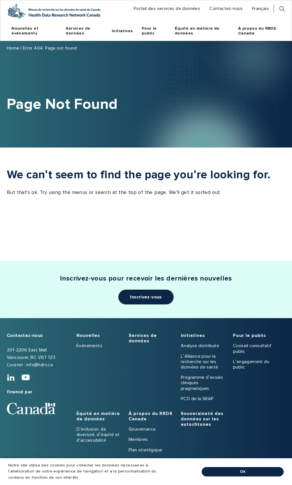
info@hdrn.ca (39, 365)
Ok (243, 472)
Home (13, 48)
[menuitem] (166, 9)
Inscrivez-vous (146, 297)
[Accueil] (54, 12)
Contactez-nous (25, 335)
